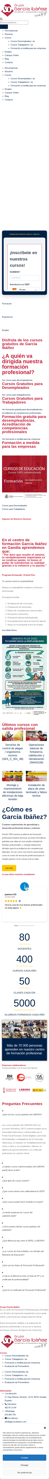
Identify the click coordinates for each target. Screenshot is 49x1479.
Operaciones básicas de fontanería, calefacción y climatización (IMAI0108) (36, 753)
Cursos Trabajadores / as (22, 45)
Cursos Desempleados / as (23, 41)
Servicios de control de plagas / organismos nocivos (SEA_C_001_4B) (12, 751)
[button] (45, 1427)
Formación (7, 303)
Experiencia (7, 317)
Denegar (24, 1465)
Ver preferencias (24, 1472)
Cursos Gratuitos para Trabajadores (22, 400)
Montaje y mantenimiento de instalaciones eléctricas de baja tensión (12, 792)
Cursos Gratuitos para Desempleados (22, 386)
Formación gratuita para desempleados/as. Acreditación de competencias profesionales (24, 424)
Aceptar (24, 1457)
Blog (7, 59)
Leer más (9, 868)
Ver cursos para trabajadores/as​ (16, 395)
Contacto (9, 62)
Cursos (8, 38)
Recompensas (11, 30)
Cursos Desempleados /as (17, 1355)
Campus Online (12, 55)
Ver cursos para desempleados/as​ (17, 380)
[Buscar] (4, 27)
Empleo (8, 52)
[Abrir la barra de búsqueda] (1, 19)
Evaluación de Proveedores (17, 1366)
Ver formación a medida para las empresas (21, 439)
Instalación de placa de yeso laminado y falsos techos (36, 790)
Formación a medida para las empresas (28, 48)
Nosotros (9, 34)
